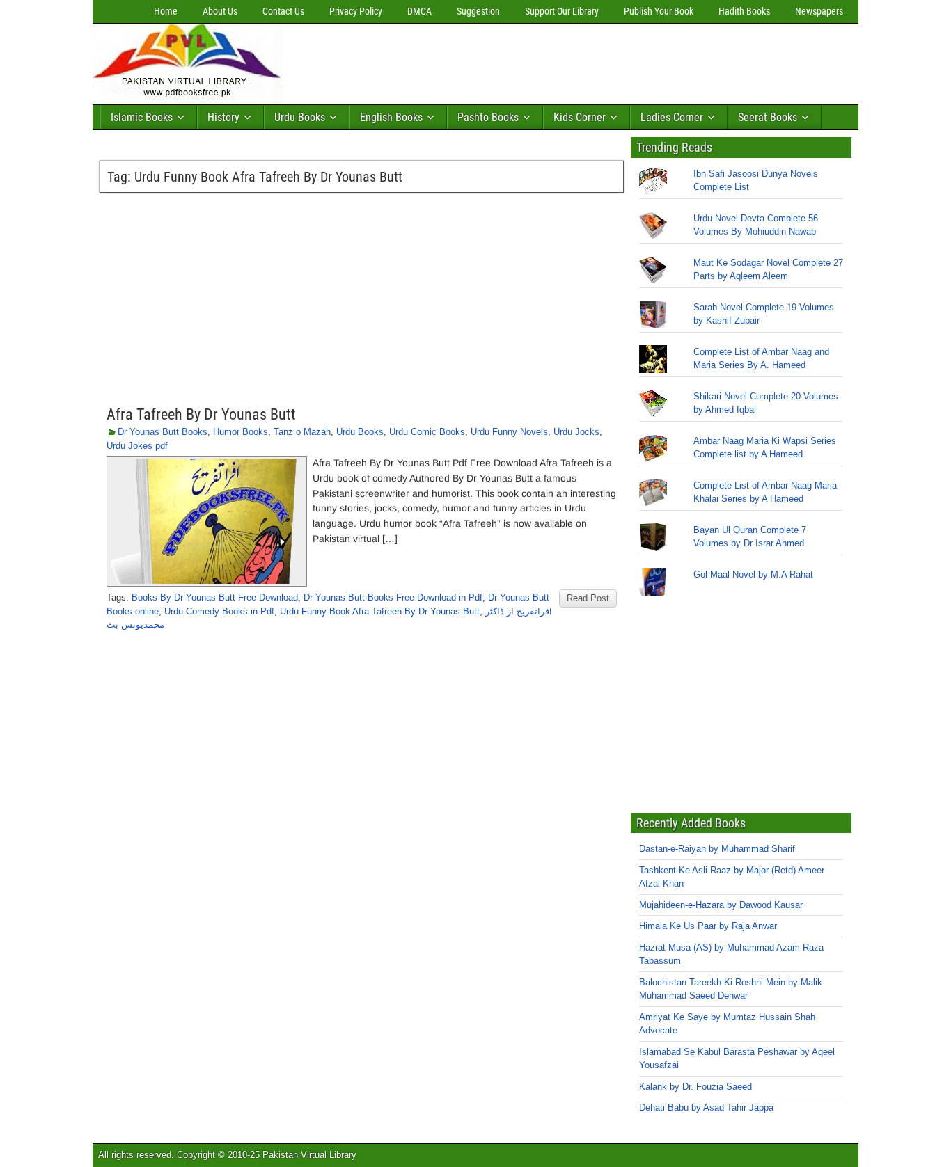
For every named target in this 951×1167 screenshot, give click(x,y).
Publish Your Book (658, 11)
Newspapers (819, 11)
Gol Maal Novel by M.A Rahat (753, 574)
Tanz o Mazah (302, 432)
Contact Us (283, 11)
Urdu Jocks (576, 432)
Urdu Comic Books (427, 432)
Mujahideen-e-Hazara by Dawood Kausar (721, 905)
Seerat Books (767, 117)
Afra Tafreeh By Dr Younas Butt (201, 414)
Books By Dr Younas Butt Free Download (215, 597)
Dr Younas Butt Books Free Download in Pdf (393, 597)
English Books (391, 117)
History (223, 117)
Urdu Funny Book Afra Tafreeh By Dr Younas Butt (380, 611)
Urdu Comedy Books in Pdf (219, 611)
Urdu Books (299, 117)
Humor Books (240, 432)
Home (166, 11)
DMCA (419, 11)
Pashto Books (488, 117)
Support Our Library (562, 11)
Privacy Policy (355, 11)
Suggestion (478, 11)
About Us (220, 11)
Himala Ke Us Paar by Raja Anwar (708, 926)
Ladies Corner (671, 117)
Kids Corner (579, 117)
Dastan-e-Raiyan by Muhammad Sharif (717, 848)
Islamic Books (142, 117)
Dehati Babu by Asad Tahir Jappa (706, 1107)
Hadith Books (744, 11)
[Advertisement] (541, 60)
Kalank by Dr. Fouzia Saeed (695, 1086)
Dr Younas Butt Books (162, 432)
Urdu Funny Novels (509, 432)
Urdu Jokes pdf (137, 445)
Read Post (588, 598)
